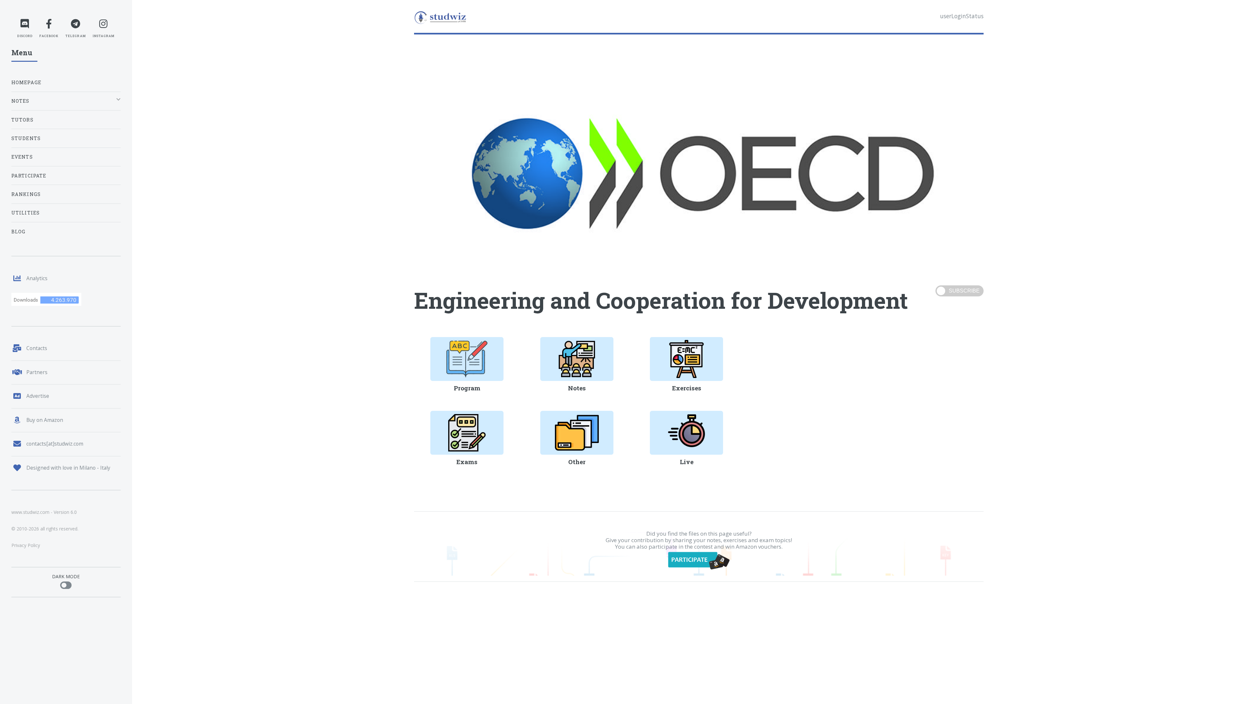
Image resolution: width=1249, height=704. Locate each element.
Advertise (37, 395)
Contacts (36, 348)
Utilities (25, 213)
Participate (29, 176)
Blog (18, 231)
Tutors (22, 120)
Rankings (26, 194)
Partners (36, 372)
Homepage (26, 82)
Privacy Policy (25, 545)
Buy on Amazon (44, 420)
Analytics (36, 278)
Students (26, 138)
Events (22, 157)
